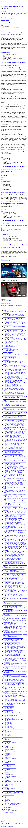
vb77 (2, 211)
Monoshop (9, 6)
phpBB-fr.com (9, 823)
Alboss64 (21, 823)
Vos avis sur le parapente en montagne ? (12, 32)
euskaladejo (3, 182)
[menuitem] (4, 11)
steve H (2, 157)
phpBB (9, 820)
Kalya (2, 25)
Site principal (4, 6)
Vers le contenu (4, 3)
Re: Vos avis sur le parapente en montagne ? (14, 62)
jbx (1, 53)
